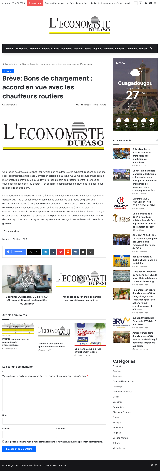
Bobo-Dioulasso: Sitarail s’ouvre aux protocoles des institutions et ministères (142, 156)
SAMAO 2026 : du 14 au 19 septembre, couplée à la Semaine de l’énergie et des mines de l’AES (144, 242)
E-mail (6, 428)
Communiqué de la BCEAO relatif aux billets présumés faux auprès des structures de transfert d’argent (144, 220)
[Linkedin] (45, 252)
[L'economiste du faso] (80, 23)
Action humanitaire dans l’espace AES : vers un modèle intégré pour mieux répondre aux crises (144, 339)
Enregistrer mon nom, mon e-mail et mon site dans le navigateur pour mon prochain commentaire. (54, 441)
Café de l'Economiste (123, 381)
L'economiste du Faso (55, 465)
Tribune (116, 443)
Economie (66, 48)
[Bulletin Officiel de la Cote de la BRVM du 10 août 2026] (121, 322)
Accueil (9, 48)
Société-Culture (50, 48)
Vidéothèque (119, 448)
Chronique (118, 386)
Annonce (117, 376)
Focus (88, 48)
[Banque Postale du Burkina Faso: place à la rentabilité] (121, 261)
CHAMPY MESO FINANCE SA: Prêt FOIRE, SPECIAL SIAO (143, 202)
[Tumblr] (53, 252)
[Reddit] (68, 252)
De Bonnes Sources (137, 48)
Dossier (78, 48)
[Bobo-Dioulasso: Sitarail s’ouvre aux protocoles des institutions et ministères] (121, 153)
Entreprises (22, 48)
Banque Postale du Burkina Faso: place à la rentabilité (144, 259)
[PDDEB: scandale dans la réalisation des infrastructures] (18, 329)
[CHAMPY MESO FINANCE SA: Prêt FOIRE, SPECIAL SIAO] (121, 203)
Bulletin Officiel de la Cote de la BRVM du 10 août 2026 (144, 321)
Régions (97, 48)
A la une (18, 64)
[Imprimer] (90, 252)
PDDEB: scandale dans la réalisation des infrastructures (15, 342)
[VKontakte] (75, 252)
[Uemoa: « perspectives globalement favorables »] (54, 331)
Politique (35, 48)
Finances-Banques (114, 48)
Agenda (116, 371)
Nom (5, 415)
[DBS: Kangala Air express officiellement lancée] (90, 334)
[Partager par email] (83, 252)
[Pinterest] (60, 252)
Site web (60, 428)
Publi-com (118, 427)
